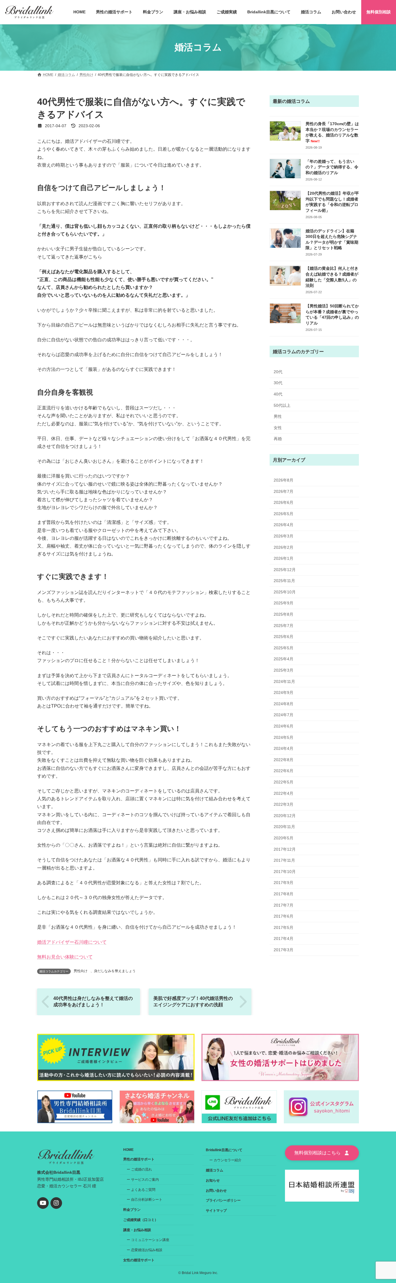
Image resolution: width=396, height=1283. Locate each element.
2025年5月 (283, 647)
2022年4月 (283, 793)
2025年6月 (283, 636)
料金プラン (132, 1210)
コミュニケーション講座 (150, 1240)
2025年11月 (284, 580)
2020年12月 (285, 815)
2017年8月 (283, 894)
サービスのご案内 (145, 1179)
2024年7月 (283, 714)
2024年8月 (283, 703)
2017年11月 (284, 860)
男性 (278, 416)
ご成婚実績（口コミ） (140, 1220)
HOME (128, 1150)
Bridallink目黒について (224, 1150)
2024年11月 (284, 681)
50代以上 (282, 405)
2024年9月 (283, 692)
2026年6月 (283, 502)
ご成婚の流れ (141, 1169)
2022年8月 (283, 759)
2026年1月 (283, 558)
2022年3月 (283, 804)
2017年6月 (283, 916)
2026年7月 (283, 491)
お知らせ (213, 1180)
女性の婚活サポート (139, 1260)
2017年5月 (283, 927)
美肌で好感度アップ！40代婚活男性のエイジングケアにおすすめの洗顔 (193, 1001)
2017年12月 (285, 849)
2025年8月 (283, 614)
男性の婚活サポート (139, 1159)
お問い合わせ (216, 1190)
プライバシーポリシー (223, 1200)
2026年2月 (283, 547)
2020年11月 (284, 826)
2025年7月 (283, 625)
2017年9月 (283, 882)
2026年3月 (283, 536)
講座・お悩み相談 (137, 1230)
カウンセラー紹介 (227, 1160)
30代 (278, 382)
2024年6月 (283, 726)
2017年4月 (283, 938)
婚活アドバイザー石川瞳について (72, 942)
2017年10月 (285, 871)
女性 (278, 427)
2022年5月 (283, 782)
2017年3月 (283, 949)
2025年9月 (283, 603)
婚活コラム (214, 1170)
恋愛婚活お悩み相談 (146, 1250)
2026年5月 (283, 513)
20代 (278, 371)
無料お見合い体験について (65, 956)
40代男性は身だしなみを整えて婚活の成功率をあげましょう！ (93, 1001)
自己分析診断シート (146, 1200)
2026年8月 (283, 480)
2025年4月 (283, 659)
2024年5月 (283, 737)
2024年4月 (283, 748)
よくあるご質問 (143, 1189)
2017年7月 (283, 905)
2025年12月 (285, 569)
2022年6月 (283, 770)
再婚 (278, 438)
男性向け (81, 971)
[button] (322, 1152)
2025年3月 (283, 670)
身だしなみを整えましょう (115, 971)
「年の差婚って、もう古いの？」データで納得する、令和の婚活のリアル (332, 167)
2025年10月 (285, 591)
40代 (278, 394)
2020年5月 (283, 838)
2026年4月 (283, 524)
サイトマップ (216, 1211)
